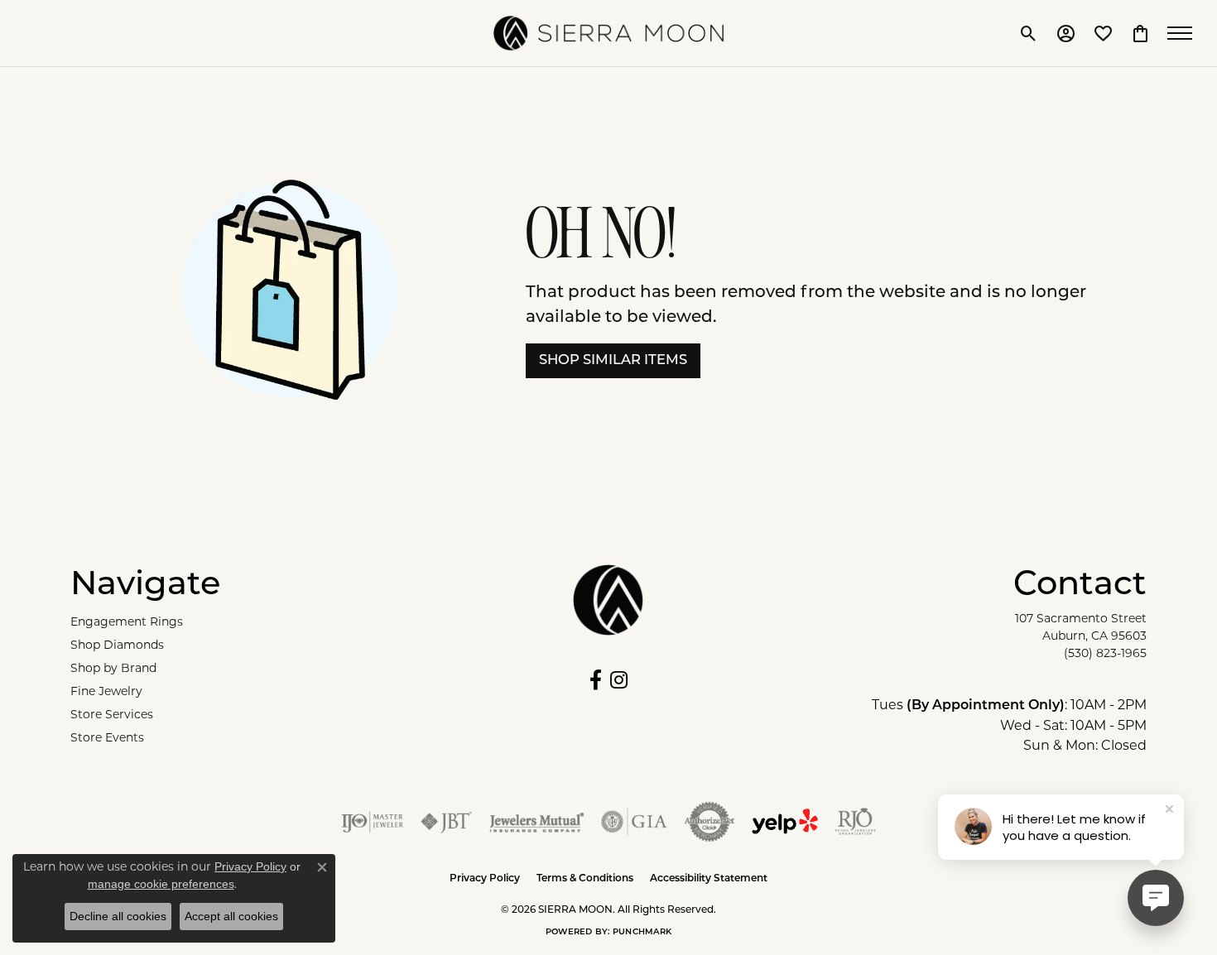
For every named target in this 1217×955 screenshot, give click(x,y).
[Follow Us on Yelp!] (785, 821)
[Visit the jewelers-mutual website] (536, 821)
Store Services (111, 714)
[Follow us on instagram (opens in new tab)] (619, 680)
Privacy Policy (485, 879)
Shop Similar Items (613, 360)
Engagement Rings (126, 621)
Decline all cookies (118, 916)
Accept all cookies (231, 916)
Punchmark (642, 932)
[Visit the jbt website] (446, 821)
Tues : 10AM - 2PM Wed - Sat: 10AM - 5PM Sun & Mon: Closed (1009, 725)
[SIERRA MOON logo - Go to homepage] (608, 33)
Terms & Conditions (584, 879)
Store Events (107, 737)
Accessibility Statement (708, 879)
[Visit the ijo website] (372, 821)
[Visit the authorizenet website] (709, 821)
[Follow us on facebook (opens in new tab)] (595, 680)
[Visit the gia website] (634, 821)
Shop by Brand (113, 667)
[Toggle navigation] (1184, 33)
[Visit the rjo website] (855, 821)
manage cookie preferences (161, 883)
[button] (1028, 33)
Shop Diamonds (117, 644)
